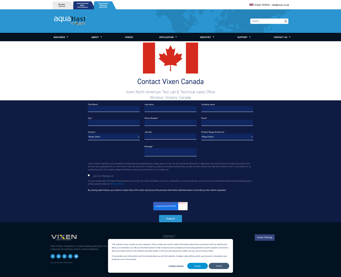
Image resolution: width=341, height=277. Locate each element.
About (95, 37)
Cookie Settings (264, 237)
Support (242, 37)
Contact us (280, 37)
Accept (197, 266)
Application (166, 37)
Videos (129, 37)
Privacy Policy (117, 183)
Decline (219, 266)
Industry (205, 37)
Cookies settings (176, 266)
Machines (59, 37)
